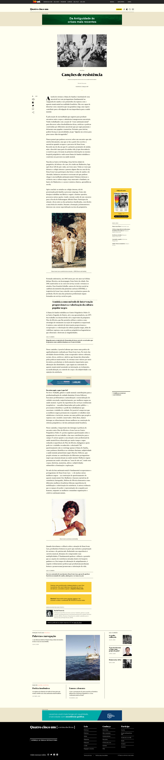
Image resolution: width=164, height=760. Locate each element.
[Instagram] (48, 754)
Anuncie (123, 747)
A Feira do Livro (107, 742)
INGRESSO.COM (47, 1)
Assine (119, 9)
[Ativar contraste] (127, 9)
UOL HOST (56, 1)
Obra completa (107, 733)
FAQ (104, 748)
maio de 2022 (78, 622)
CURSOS (69, 1)
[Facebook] (54, 754)
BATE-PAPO (121, 1)
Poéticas (86, 733)
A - (33, 96)
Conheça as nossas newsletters (44, 740)
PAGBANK (63, 1)
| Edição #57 (84, 86)
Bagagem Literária (89, 748)
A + (36, 96)
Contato (105, 745)
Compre (123, 743)
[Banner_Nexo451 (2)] (68, 383)
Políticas (86, 730)
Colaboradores (107, 736)
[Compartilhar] (33, 112)
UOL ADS (82, 1)
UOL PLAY (76, 1)
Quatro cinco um (39, 9)
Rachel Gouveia (82, 83)
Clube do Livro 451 (126, 737)
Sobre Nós (105, 730)
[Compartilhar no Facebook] (33, 102)
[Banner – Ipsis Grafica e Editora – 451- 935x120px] (82, 715)
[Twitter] (51, 754)
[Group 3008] (68, 587)
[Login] (124, 9)
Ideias (85, 736)
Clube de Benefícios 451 (126, 734)
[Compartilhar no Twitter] (33, 105)
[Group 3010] (68, 599)
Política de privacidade (102, 755)
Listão (85, 745)
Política (82, 70)
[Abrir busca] (130, 9)
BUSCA (112, 1)
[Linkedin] (57, 754)
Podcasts (86, 742)
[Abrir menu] (133, 9)
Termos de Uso (88, 755)
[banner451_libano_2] (82, 20)
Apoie (122, 740)
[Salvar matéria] (33, 109)
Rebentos (86, 739)
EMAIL (129, 1)
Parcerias (105, 739)
